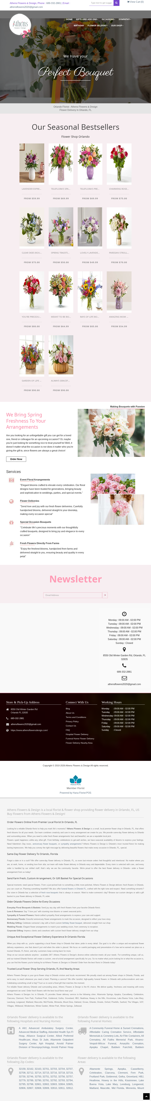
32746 (30, 1076)
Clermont (123, 1072)
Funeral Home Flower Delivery (80, 738)
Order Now (16, 459)
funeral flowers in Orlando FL (73, 889)
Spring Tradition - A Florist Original (61, 252)
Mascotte (105, 1088)
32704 (61, 1069)
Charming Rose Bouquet (119, 188)
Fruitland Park (97, 1076)
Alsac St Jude (40, 1039)
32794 (69, 1080)
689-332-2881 (53, 3)
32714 (38, 1072)
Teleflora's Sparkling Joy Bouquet (61, 188)
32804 (61, 1084)
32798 (30, 1084)
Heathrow (95, 1080)
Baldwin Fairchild (121, 1047)
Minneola (131, 1088)
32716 (53, 1072)
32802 (45, 1084)
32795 (22, 1084)
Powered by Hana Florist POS (75, 793)
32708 (22, 1072)
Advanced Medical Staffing (33, 1032)
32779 (22, 1080)
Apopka (122, 1069)
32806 (22, 1088)
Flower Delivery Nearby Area (79, 743)
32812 (69, 1088)
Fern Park (137, 1072)
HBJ (141, 1076)
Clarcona (110, 1072)
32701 (45, 1069)
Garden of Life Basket (32, 380)
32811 (61, 1088)
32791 (45, 1080)
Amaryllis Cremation (131, 1043)
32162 (30, 1069)
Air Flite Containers (130, 1036)
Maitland (94, 1088)
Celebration (96, 1072)
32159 (22, 1069)
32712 (30, 1072)
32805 (69, 1084)
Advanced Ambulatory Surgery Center (51, 1028)
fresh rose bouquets (49, 892)
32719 (69, 1072)
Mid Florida (118, 1088)
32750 (38, 1076)
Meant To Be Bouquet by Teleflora (61, 316)
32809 (45, 1088)
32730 (22, 1076)
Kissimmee (131, 1080)
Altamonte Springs (101, 1069)
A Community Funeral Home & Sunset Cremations (116, 1028)
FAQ (68, 730)
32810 (53, 1088)
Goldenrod (111, 1076)
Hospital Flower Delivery (77, 734)
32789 (30, 1080)
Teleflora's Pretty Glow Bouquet (90, 188)
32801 (38, 1084)
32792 (53, 1080)
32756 (61, 1076)
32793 (61, 1080)
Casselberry (137, 1069)
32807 (30, 1088)
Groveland (131, 1076)
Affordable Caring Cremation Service (110, 1032)
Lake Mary (112, 1084)
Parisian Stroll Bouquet (119, 252)
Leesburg (125, 1084)
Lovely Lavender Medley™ (90, 252)
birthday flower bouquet (72, 923)
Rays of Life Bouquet (90, 316)
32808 (38, 1088)
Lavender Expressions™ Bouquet (32, 188)
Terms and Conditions (76, 717)
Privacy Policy (72, 721)
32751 (45, 1076)
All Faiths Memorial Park (118, 1039)
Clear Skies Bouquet (32, 252)
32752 (53, 1076)
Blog (68, 708)
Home (69, 19)
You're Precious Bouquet (32, 316)
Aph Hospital (46, 1043)
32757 (69, 1076)
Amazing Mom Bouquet (119, 316)
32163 (38, 1069)
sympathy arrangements (71, 844)
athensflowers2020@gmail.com (26, 7)
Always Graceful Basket (61, 380)
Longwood (137, 1084)
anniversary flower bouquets (45, 844)
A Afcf (22, 1028)
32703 (53, 1069)
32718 (61, 1072)
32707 (69, 1069)
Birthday (79, 25)
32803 (53, 1084)
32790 (38, 1080)
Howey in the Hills (112, 1080)
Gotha (122, 1076)
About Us (70, 713)
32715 (45, 1072)
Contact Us (71, 726)
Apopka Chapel (99, 1047)
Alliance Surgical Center (40, 1036)
